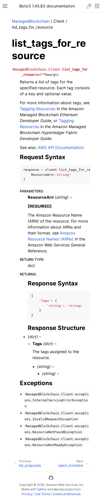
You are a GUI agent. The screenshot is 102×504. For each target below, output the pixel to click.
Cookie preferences (66, 494)
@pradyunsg (62, 489)
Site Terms (42, 494)
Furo (77, 489)
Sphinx (42, 489)
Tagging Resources (37, 108)
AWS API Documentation (61, 147)
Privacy (27, 494)
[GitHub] (51, 479)
